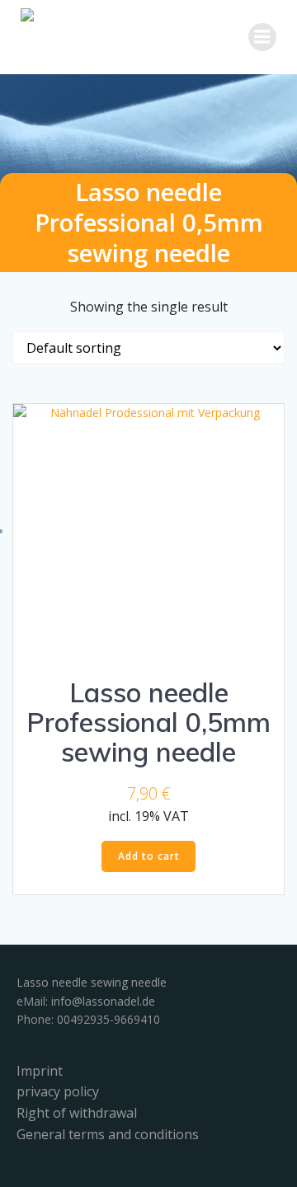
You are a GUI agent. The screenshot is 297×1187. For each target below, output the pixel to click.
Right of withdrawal (76, 1113)
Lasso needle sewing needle (91, 982)
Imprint (39, 1071)
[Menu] (262, 37)
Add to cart (149, 856)
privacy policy (57, 1091)
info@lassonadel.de (103, 1001)
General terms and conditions (107, 1134)
